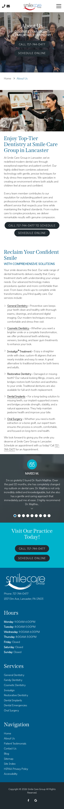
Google (35, 800)
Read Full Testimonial (32, 508)
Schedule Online (32, 53)
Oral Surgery (14, 419)
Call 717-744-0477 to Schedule (32, 225)
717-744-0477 (20, 593)
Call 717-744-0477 (32, 44)
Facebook (28, 800)
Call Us (3, 6)
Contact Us (8, 6)
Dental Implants (16, 396)
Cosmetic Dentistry (18, 328)
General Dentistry (17, 305)
